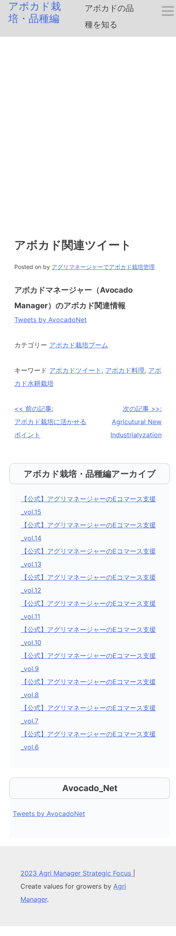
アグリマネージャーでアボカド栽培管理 (103, 266)
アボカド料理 (124, 370)
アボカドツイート (75, 370)
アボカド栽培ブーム (78, 345)
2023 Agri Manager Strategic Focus (76, 873)
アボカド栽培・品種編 (34, 12)
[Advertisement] (88, 128)
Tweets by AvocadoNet (50, 320)
